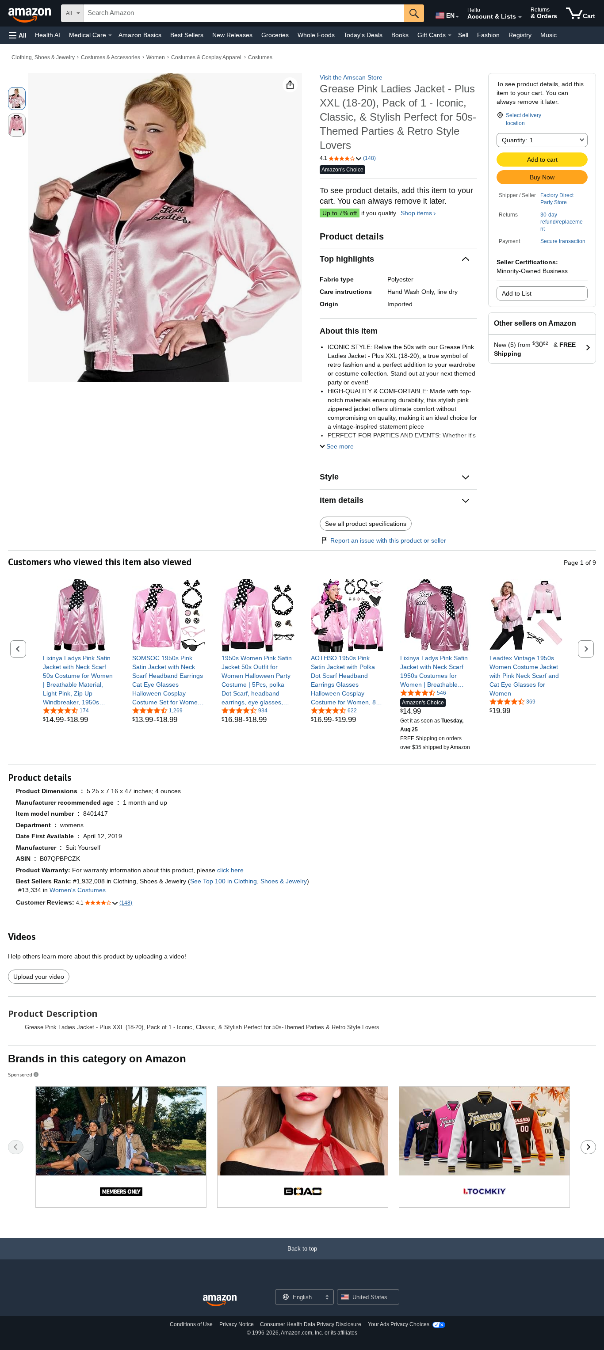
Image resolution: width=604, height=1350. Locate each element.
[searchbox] (244, 13)
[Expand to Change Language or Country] (457, 17)
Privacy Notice (236, 1324)
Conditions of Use (191, 1324)
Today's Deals (363, 34)
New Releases (232, 34)
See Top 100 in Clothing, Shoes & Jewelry (248, 881)
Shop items (416, 213)
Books (400, 34)
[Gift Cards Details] (449, 35)
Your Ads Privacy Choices (398, 1324)
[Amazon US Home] (220, 1301)
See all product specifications (365, 523)
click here (230, 870)
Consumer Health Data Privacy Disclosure (310, 1324)
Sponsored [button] (20, 1074)
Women (155, 57)
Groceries (275, 34)
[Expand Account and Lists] (520, 17)
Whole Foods (316, 34)
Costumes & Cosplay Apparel (206, 57)
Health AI (47, 34)
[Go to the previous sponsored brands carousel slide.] (15, 1147)
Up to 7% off (339, 213)
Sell (463, 34)
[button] (18, 35)
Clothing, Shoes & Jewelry (43, 57)
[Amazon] (30, 13)
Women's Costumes (78, 890)
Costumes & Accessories (110, 57)
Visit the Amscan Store (351, 77)
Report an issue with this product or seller (388, 540)
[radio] (16, 98)
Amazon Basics (140, 34)
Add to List (516, 293)
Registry (519, 34)
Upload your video (38, 976)
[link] (79, 680)
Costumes (260, 57)
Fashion (488, 34)
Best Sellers (186, 34)
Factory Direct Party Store (556, 198)
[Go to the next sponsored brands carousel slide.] (588, 1147)
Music (548, 34)
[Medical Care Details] (110, 35)
